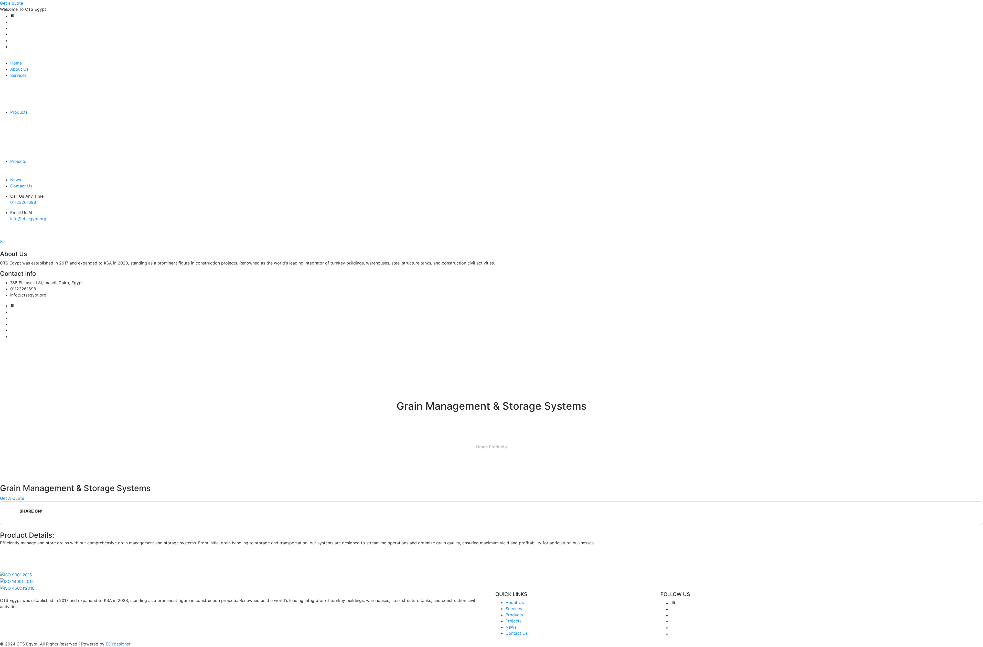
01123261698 (23, 202)
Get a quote (11, 3)
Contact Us (21, 185)
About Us (19, 69)
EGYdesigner (118, 643)
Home (16, 63)
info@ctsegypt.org (28, 218)
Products (19, 112)
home (482, 446)
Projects (18, 161)
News (15, 179)
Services (18, 75)
